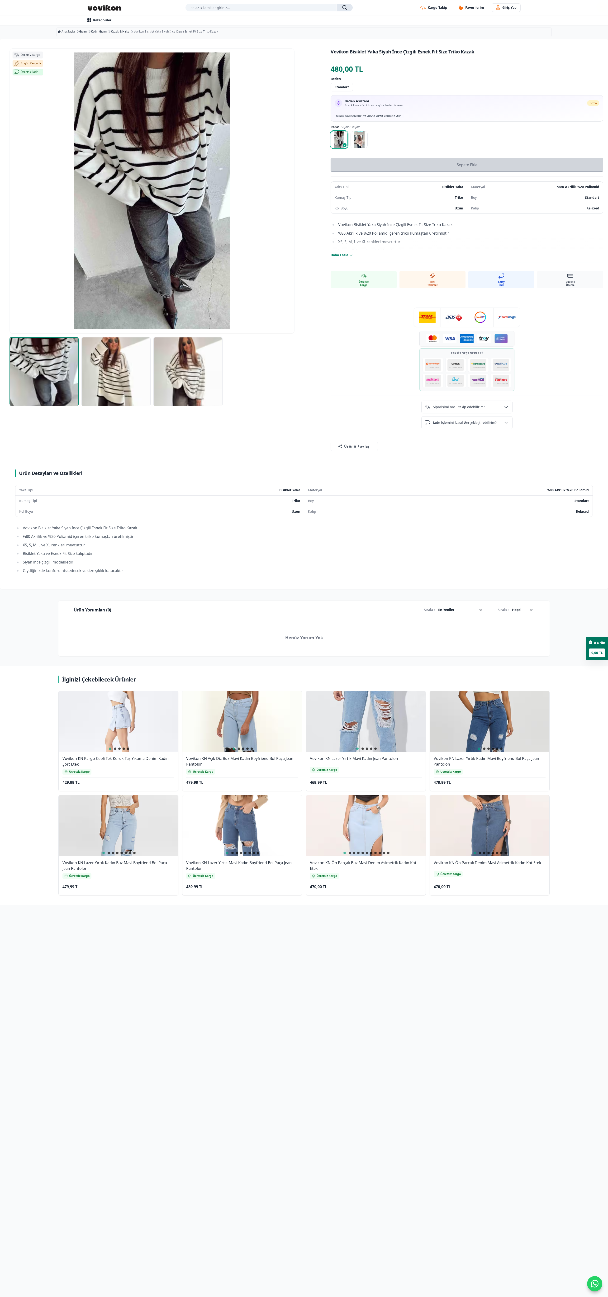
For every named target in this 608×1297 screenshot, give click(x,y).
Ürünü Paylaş (357, 446)
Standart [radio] (342, 87)
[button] (168, 701)
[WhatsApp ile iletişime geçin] (594, 1283)
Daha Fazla (339, 255)
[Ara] (344, 7)
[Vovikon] (104, 7)
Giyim (83, 31)
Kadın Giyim (99, 31)
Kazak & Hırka (120, 31)
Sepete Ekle (467, 164)
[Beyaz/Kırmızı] (359, 139)
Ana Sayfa (68, 31)
